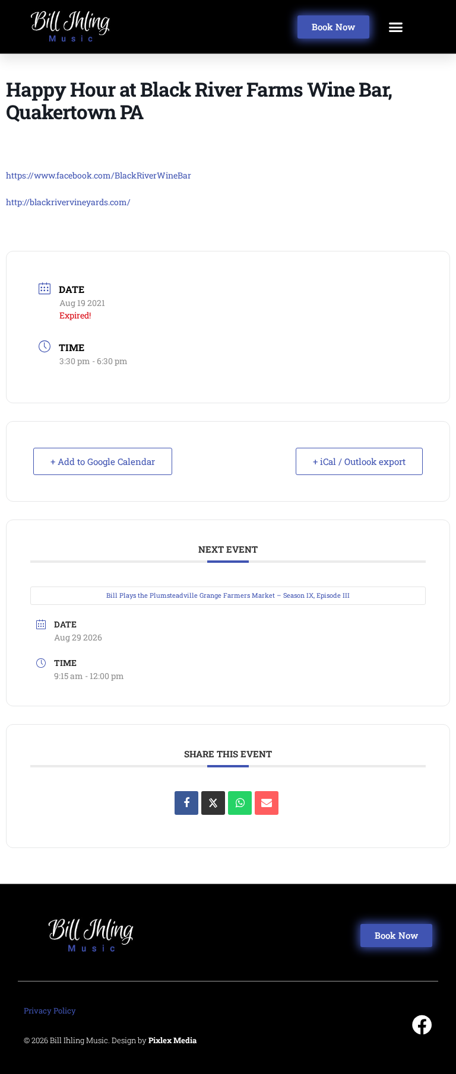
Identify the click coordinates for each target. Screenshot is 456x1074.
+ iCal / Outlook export (359, 461)
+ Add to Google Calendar (102, 461)
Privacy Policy (50, 1010)
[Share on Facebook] (186, 803)
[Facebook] (422, 1025)
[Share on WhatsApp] (240, 803)
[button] (396, 26)
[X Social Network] (213, 803)
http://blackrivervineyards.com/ (68, 202)
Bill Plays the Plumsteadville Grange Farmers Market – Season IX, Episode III (228, 595)
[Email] (266, 803)
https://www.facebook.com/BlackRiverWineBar (98, 175)
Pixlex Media (172, 1040)
